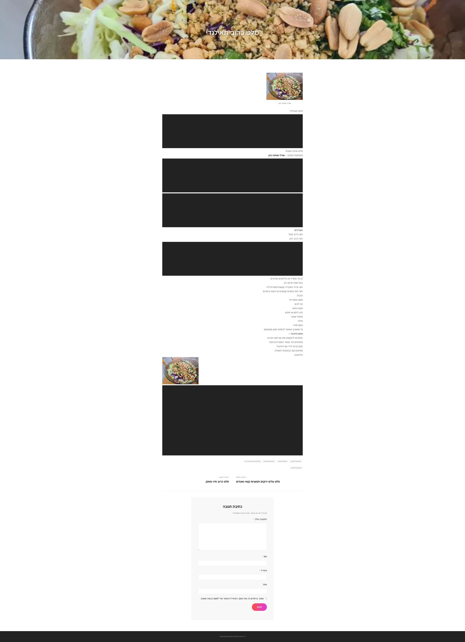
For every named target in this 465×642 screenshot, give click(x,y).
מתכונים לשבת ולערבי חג (252, 461)
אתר (265, 584)
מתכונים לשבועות (269, 461)
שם (264, 556)
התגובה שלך (260, 519)
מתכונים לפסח (282, 461)
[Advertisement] (232, 131)
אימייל (263, 570)
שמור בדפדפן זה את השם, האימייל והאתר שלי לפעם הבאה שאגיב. (232, 598)
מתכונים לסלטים (296, 461)
